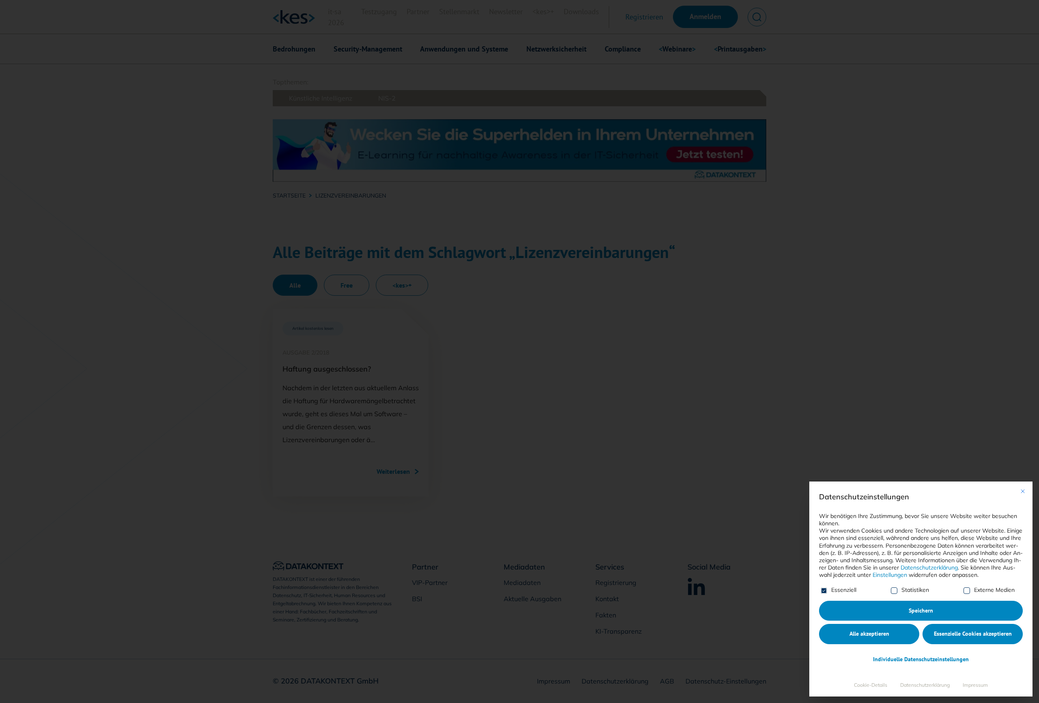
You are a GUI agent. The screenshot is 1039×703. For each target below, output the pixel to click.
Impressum (975, 685)
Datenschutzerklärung (929, 567)
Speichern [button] (921, 610)
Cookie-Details (870, 685)
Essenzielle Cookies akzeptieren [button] (973, 633)
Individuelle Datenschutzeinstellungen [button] (921, 659)
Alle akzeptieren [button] (869, 633)
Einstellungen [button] (890, 574)
